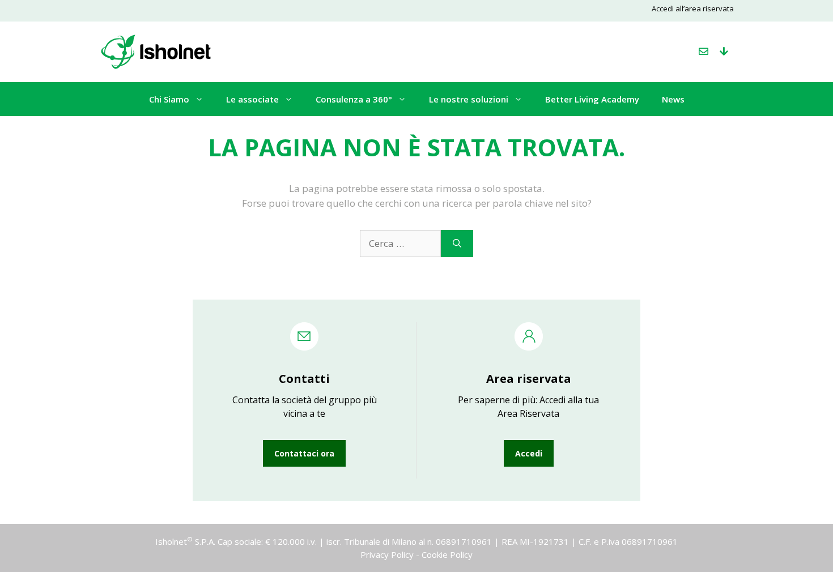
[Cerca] (457, 243)
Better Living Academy (592, 99)
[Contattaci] (703, 51)
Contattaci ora (304, 453)
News (673, 99)
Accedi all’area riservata (693, 8)
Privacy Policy (387, 554)
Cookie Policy (447, 554)
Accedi (528, 453)
